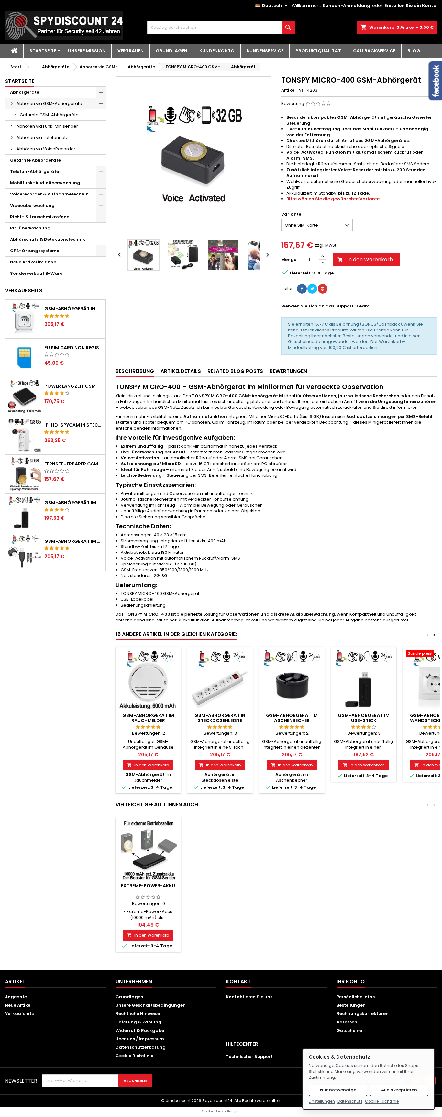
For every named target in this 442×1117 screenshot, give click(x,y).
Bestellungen (351, 1005)
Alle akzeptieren (399, 1090)
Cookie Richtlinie (134, 1056)
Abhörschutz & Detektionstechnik (47, 239)
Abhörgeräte (55, 67)
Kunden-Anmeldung (346, 5)
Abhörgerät (243, 67)
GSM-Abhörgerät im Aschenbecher (292, 718)
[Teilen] (302, 289)
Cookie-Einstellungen (221, 1111)
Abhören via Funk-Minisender (47, 126)
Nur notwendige (338, 1090)
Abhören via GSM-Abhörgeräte (49, 103)
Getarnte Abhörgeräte (35, 160)
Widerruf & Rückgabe (140, 1030)
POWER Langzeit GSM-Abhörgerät (73, 386)
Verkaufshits (23, 290)
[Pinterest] (322, 289)
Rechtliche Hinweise (138, 1014)
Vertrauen (130, 51)
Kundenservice (265, 51)
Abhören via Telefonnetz (42, 137)
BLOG (413, 51)
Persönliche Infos (356, 997)
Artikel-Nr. (292, 90)
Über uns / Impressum (140, 1039)
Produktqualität (318, 51)
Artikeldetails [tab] (180, 371)
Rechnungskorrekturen (363, 1014)
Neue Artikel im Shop (33, 262)
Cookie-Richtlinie (382, 1101)
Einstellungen (322, 1101)
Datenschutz (349, 1101)
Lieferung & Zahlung (138, 1022)
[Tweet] (312, 289)
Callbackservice (374, 51)
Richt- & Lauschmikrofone (39, 217)
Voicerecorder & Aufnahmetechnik (49, 194)
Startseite (42, 51)
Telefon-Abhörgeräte (34, 171)
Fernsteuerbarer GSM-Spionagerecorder (73, 463)
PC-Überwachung (30, 228)
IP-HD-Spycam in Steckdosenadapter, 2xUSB (73, 425)
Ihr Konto (351, 981)
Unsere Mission (86, 51)
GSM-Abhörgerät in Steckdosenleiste (219, 718)
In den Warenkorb (365, 259)
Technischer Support (249, 1057)
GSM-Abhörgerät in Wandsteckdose (73, 308)
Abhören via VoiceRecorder (46, 149)
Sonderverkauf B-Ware (36, 273)
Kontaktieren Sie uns (249, 997)
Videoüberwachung (32, 205)
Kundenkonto (217, 51)
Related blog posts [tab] (235, 371)
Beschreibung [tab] (135, 371)
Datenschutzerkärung (141, 1047)
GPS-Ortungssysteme (34, 251)
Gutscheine (349, 1030)
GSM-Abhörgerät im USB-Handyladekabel (73, 541)
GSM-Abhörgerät (145, 774)
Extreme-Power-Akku (148, 885)
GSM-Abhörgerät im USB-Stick (73, 502)
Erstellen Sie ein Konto (410, 5)
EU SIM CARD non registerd (73, 347)
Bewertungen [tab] (288, 371)
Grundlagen (171, 51)
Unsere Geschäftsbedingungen (151, 1005)
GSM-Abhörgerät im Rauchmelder (148, 718)
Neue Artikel (18, 1005)
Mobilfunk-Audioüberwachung (45, 183)
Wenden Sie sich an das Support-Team (325, 306)
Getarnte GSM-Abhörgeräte (49, 115)
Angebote (16, 997)
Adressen (347, 1022)
